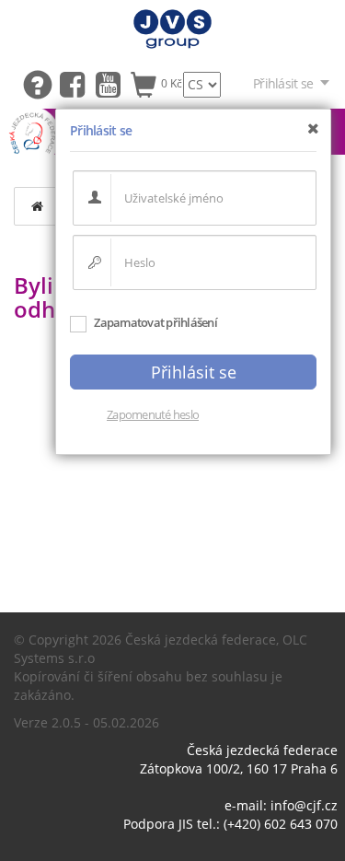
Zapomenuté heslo (153, 414)
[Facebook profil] (77, 83)
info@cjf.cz (304, 805)
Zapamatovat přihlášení (154, 322)
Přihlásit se (283, 83)
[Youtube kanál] (113, 83)
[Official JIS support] (41, 83)
